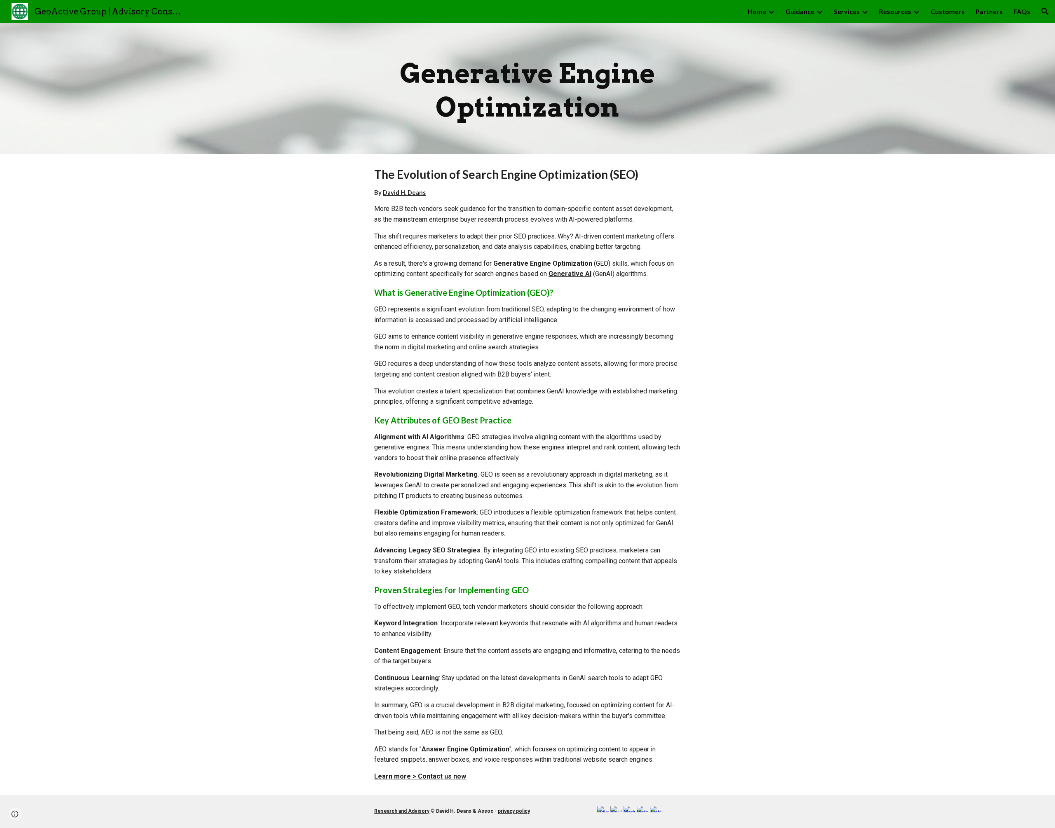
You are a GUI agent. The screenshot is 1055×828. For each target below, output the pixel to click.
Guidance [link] (799, 11)
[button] (1045, 11)
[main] (527, 88)
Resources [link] (895, 11)
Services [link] (847, 11)
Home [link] (757, 11)
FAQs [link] (1021, 11)
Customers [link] (948, 11)
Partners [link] (989, 11)
